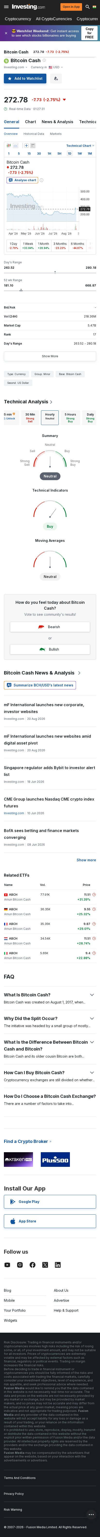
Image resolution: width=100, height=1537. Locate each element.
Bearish (54, 627)
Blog (7, 1290)
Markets (56, 134)
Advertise (61, 1300)
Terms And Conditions (20, 1478)
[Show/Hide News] (32, 145)
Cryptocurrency (18, 19)
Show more (86, 860)
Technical (88, 121)
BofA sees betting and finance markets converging (41, 834)
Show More (50, 356)
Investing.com (14, 813)
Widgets (10, 1320)
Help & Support (66, 1310)
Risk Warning (13, 1509)
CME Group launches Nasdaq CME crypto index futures (49, 802)
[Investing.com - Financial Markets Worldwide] (28, 7)
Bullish (54, 649)
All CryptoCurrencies (54, 19)
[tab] (30, 417)
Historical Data (34, 134)
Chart (30, 121)
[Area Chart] (15, 145)
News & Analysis (57, 121)
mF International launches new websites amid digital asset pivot (47, 739)
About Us (61, 1290)
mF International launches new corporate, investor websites (44, 708)
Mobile (9, 1300)
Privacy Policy (14, 1494)
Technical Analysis (26, 402)
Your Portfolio (15, 1310)
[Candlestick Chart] (8, 145)
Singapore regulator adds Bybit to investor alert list (49, 771)
